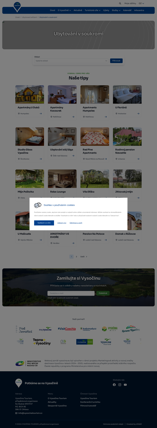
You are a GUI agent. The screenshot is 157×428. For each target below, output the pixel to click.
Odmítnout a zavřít (76, 223)
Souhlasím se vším (44, 223)
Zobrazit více (61, 223)
